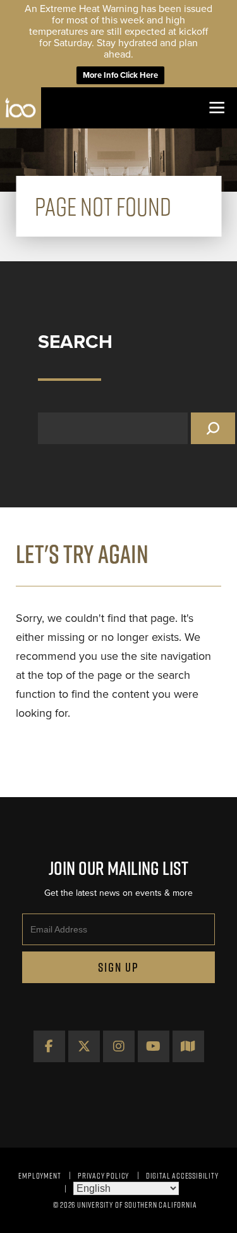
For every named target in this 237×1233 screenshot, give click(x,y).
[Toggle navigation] (216, 107)
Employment (39, 1175)
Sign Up (118, 967)
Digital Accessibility (182, 1175)
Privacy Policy (103, 1175)
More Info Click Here (120, 75)
